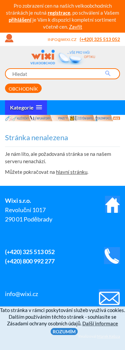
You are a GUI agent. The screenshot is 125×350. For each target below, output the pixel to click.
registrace (59, 13)
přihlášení (20, 20)
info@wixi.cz (62, 39)
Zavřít (75, 27)
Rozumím (64, 331)
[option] (62, 118)
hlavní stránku (71, 172)
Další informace (100, 323)
